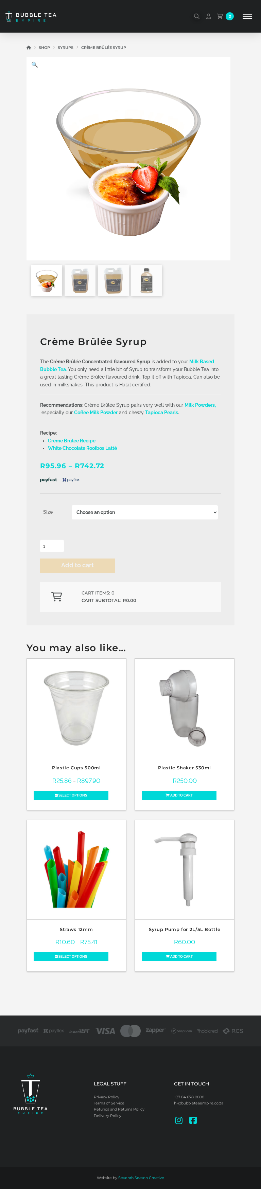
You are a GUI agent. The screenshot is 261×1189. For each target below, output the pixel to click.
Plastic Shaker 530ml (184, 767)
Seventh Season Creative (141, 1177)
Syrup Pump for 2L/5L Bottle (184, 929)
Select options (72, 795)
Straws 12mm (76, 929)
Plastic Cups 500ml (76, 767)
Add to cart (77, 565)
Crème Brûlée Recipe (71, 440)
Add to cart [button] (181, 795)
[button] (197, 16)
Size (48, 512)
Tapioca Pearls (161, 412)
